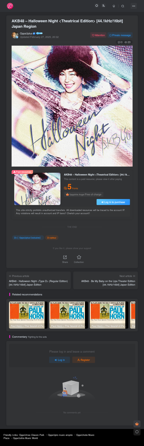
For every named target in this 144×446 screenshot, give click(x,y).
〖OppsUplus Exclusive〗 (29, 237)
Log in (61, 360)
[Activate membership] (136, 423)
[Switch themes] (136, 431)
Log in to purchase (114, 202)
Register (85, 360)
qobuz (53, 237)
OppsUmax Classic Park (31, 435)
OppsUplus (26, 33)
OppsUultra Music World (25, 438)
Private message (121, 35)
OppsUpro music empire (60, 435)
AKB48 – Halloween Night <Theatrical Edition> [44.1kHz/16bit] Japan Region (67, 23)
